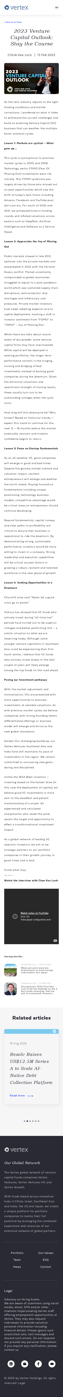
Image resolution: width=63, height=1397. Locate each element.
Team (17, 1260)
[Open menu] (57, 7)
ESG (46, 1260)
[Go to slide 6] (38, 1121)
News (17, 1267)
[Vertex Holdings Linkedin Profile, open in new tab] (11, 1363)
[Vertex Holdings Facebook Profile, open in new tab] (38, 1363)
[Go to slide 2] (27, 1121)
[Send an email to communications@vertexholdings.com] (24, 1363)
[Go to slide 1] (24, 1121)
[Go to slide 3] (30, 1121)
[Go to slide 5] (35, 1121)
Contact (45, 1267)
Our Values (45, 1253)
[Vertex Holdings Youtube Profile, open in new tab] (51, 1363)
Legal (21, 1383)
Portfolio (17, 1253)
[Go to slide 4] (33, 1121)
